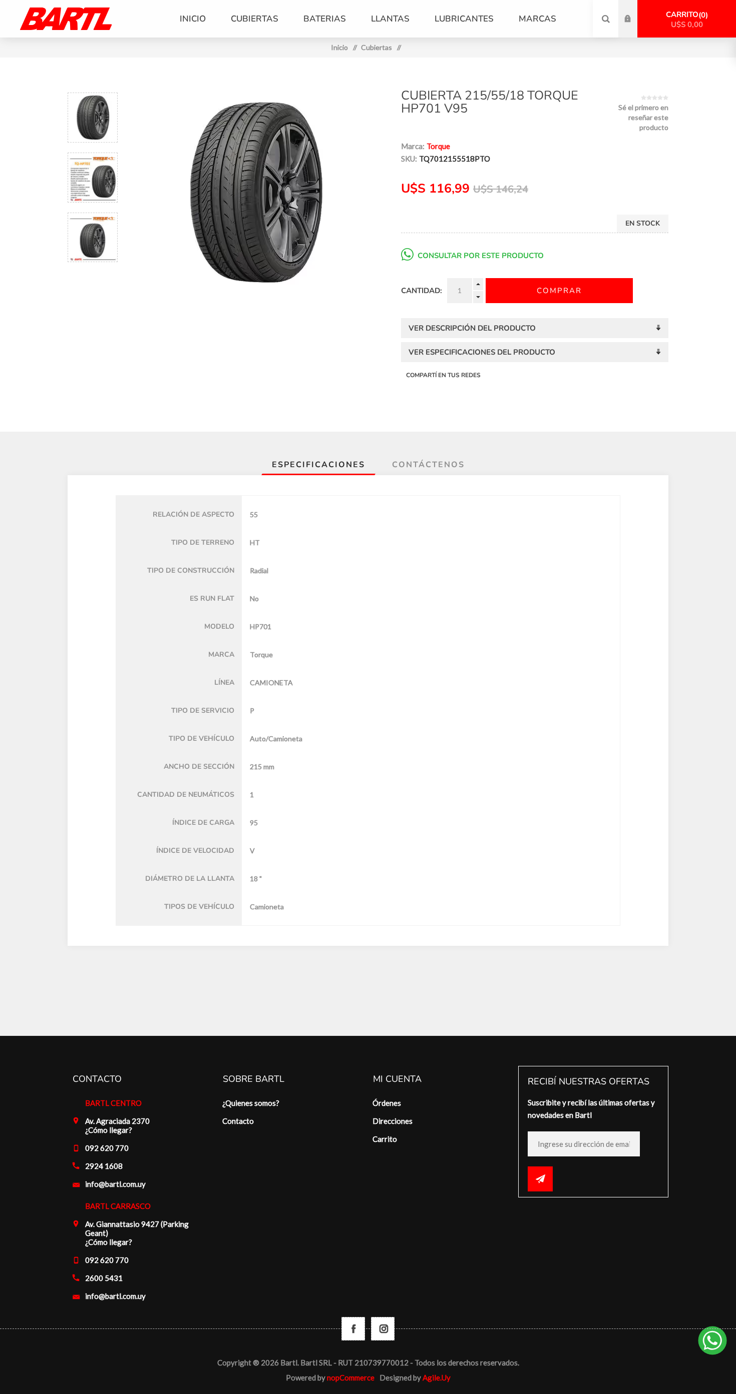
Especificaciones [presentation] (318, 464)
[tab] (318, 464)
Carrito (685, 20)
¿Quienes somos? (250, 1102)
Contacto (238, 1120)
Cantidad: (421, 291)
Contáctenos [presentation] (428, 464)
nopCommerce (351, 1377)
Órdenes (387, 1102)
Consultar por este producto (481, 256)
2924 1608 (104, 1165)
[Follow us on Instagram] (383, 1328)
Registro (635, 28)
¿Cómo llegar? (108, 1129)
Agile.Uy (437, 1377)
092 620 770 (107, 1147)
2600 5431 (104, 1277)
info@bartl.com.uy (115, 1183)
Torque (438, 146)
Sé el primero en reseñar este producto (643, 117)
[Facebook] (353, 1328)
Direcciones (393, 1120)
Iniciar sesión (635, 9)
